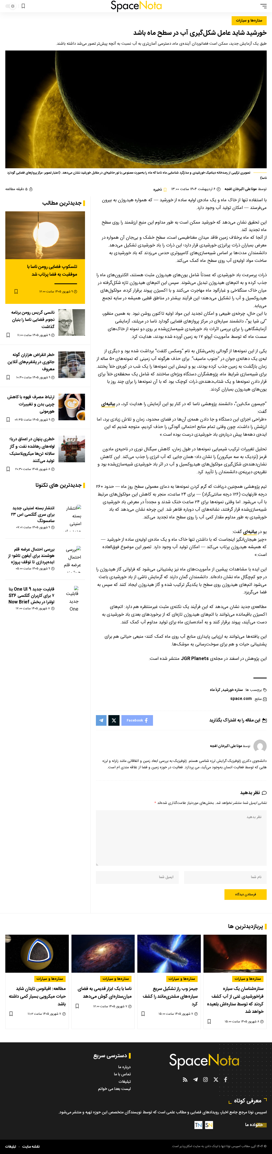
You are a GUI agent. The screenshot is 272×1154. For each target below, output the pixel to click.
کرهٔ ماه (215, 690)
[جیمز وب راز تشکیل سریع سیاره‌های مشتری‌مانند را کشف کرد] (169, 954)
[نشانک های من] (23, 6)
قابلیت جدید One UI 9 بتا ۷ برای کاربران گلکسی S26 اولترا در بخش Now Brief (31, 596)
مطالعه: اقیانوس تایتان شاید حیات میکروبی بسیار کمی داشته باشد (37, 996)
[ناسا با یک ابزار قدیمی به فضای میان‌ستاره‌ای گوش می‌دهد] (103, 954)
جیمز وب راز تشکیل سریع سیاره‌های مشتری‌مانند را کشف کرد (170, 996)
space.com (241, 699)
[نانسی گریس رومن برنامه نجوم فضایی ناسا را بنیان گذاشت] (71, 322)
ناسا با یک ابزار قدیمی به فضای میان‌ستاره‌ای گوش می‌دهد (104, 992)
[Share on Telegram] (101, 720)
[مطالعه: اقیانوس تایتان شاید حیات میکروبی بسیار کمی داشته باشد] (37, 954)
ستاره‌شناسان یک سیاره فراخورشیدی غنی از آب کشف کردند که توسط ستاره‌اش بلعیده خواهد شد (235, 1000)
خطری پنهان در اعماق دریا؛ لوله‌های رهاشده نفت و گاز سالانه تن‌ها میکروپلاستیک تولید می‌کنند (31, 450)
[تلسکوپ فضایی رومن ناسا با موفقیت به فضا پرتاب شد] (45, 235)
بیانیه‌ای (108, 404)
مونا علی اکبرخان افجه (241, 189)
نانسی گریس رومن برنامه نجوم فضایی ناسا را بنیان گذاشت (32, 320)
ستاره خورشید (232, 690)
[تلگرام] (195, 1079)
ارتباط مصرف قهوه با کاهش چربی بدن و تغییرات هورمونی (30, 404)
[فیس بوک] (225, 1079)
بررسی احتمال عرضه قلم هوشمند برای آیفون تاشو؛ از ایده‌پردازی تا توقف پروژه (31, 556)
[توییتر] (216, 1079)
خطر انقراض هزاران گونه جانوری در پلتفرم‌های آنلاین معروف (31, 362)
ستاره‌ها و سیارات (249, 21)
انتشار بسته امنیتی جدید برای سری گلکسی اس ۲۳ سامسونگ (32, 515)
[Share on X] (114, 720)
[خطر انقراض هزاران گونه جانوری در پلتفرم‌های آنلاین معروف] (71, 364)
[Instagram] (206, 1079)
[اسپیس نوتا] (136, 6)
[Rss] (185, 1079)
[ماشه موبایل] (262, 6)
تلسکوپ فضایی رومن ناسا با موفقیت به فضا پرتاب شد (52, 270)
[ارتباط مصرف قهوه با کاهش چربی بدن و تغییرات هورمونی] (71, 407)
